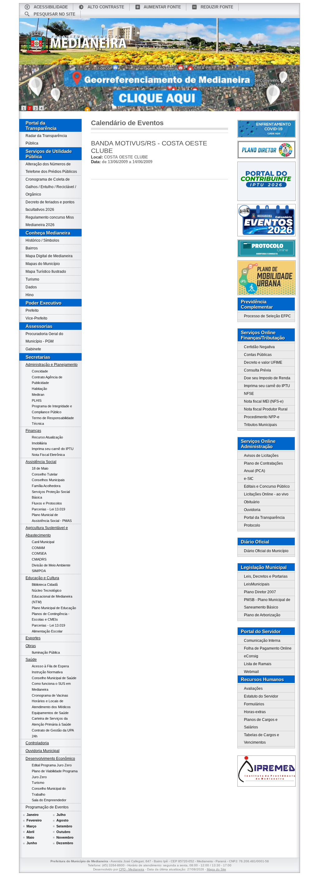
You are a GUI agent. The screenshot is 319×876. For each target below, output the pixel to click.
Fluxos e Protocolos (47, 503)
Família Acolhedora (46, 486)
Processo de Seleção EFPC (267, 316)
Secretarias (38, 357)
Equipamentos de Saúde (50, 713)
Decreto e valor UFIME (263, 362)
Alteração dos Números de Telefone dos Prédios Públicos (51, 168)
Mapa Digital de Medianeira (49, 256)
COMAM (38, 548)
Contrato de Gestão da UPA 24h (53, 733)
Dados (31, 287)
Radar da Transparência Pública (46, 139)
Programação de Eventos (47, 807)
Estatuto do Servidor (261, 696)
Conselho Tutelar (45, 474)
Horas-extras (255, 712)
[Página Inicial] (76, 45)
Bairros (32, 248)
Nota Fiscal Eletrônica (48, 455)
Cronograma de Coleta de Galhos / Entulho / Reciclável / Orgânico (51, 187)
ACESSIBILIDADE (51, 7)
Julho (61, 815)
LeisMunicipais (256, 584)
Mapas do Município (43, 264)
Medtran (38, 394)
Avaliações (253, 688)
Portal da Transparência (41, 125)
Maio (30, 837)
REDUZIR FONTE (217, 7)
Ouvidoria (252, 510)
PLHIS (36, 400)
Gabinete (33, 349)
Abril (30, 832)
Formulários (254, 704)
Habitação (39, 389)
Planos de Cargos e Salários (261, 723)
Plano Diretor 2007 (260, 592)
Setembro (64, 826)
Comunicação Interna (262, 640)
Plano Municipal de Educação (54, 608)
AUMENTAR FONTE (162, 7)
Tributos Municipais (260, 425)
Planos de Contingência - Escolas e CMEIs (50, 617)
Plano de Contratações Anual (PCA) (263, 467)
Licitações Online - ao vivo (266, 494)
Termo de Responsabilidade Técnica (53, 421)
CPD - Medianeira (131, 869)
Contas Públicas (258, 355)
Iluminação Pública (46, 652)
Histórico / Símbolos (42, 240)
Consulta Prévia (257, 370)
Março (31, 826)
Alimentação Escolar (47, 631)
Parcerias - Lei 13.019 (48, 509)
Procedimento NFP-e (261, 417)
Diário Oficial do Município (266, 551)
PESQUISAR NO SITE (54, 14)
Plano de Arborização (262, 615)
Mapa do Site (216, 869)
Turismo (32, 279)
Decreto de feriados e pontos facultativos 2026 (50, 206)
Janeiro (32, 815)
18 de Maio (40, 468)
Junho (31, 843)
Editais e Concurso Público (267, 486)
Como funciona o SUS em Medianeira (51, 686)
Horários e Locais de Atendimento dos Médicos (51, 704)
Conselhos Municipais (48, 480)
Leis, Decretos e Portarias (266, 576)
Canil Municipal (43, 542)
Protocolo (252, 525)
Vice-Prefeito (36, 318)
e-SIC (249, 478)
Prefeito (32, 310)
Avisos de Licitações (261, 455)
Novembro (65, 837)
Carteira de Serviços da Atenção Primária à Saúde (51, 721)
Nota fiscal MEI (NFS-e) (263, 401)
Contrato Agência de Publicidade (47, 380)
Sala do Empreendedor (49, 800)
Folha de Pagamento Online (268, 648)
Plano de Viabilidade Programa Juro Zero (55, 774)
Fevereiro (34, 820)
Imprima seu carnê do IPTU (53, 449)
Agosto (62, 820)
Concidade (40, 371)
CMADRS (39, 559)
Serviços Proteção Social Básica (51, 495)
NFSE (249, 393)
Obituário (251, 502)
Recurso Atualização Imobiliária (47, 440)
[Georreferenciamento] (159, 87)
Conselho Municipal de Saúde (54, 678)
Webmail (251, 672)
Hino (30, 295)
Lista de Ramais (257, 664)
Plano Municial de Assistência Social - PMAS (52, 518)
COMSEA (39, 553)
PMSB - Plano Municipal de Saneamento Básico (267, 603)
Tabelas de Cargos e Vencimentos (261, 739)
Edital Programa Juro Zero (52, 765)
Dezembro (64, 843)
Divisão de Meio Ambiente (51, 565)
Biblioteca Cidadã (45, 584)
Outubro (63, 832)
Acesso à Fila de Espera (50, 666)
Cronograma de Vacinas (50, 695)
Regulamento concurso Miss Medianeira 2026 (50, 221)
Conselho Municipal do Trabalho (49, 791)
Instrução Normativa (47, 672)
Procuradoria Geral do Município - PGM (44, 337)
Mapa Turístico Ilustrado (46, 271)
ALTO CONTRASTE (106, 7)
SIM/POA (39, 571)
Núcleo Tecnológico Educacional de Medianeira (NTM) (52, 596)
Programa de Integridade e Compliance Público (52, 409)
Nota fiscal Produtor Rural (266, 409)
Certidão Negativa (259, 347)
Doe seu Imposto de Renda (267, 378)
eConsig (251, 656)
